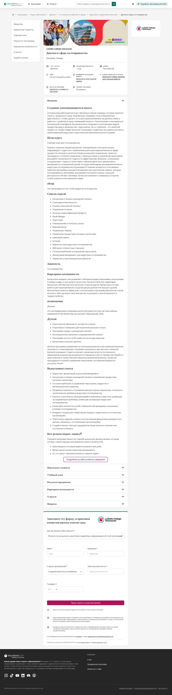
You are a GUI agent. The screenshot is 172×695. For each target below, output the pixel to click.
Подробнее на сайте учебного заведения (85, 459)
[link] (134, 15)
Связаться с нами (94, 669)
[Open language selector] (133, 4)
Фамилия (92, 548)
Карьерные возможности (25, 46)
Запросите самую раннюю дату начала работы (113, 78)
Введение (18, 24)
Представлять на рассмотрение (85, 603)
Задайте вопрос (21, 57)
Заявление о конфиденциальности (100, 636)
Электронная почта (97, 566)
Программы (36, 4)
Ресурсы (53, 4)
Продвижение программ (97, 664)
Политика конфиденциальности (145, 688)
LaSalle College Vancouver (59, 48)
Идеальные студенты (23, 29)
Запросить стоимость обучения (59, 90)
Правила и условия (126, 688)
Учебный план (20, 35)
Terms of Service (97, 642)
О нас (89, 659)
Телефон (52, 584)
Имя (49, 548)
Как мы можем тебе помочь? (61, 531)
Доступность (163, 688)
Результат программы (24, 41)
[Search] (114, 4)
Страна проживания (57, 566)
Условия (79, 636)
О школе (18, 52)
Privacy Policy (84, 642)
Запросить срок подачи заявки (86, 80)
